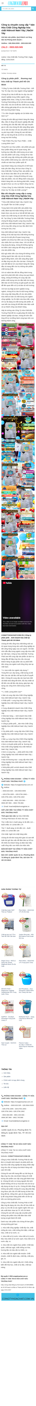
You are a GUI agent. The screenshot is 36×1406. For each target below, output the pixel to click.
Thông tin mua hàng (8, 73)
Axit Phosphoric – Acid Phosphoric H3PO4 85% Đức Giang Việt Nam (26, 990)
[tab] (18, 66)
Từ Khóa (4, 69)
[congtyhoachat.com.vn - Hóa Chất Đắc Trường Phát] (18, 3)
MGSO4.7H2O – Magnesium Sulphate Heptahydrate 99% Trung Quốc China (8, 991)
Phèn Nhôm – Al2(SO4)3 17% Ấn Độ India (26, 911)
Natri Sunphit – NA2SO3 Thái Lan (8, 1043)
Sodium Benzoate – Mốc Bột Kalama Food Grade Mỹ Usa (26, 936)
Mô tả (3, 65)
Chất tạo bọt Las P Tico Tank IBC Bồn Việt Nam (8, 935)
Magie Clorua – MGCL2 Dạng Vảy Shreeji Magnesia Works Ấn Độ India (8, 963)
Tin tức (6, 1084)
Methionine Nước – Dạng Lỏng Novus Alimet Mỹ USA (26, 1018)
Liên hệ (6, 1087)
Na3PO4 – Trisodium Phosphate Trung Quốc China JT (8, 1018)
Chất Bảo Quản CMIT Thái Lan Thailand (7, 911)
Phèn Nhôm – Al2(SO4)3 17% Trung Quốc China (26, 961)
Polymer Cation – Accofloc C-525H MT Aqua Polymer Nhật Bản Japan (26, 1045)
